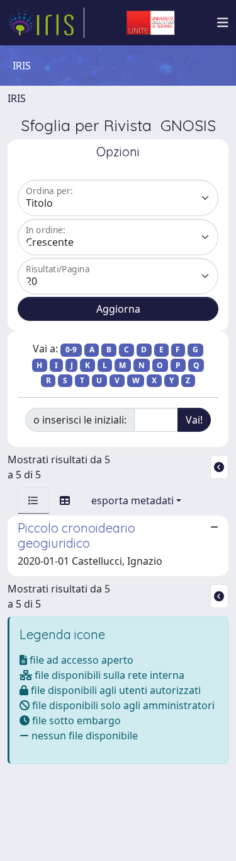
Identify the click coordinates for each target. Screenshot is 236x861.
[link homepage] (46, 23)
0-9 (71, 349)
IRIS (17, 98)
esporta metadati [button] (132, 500)
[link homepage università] (150, 23)
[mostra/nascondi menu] (222, 22)
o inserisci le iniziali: (79, 420)
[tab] (33, 500)
